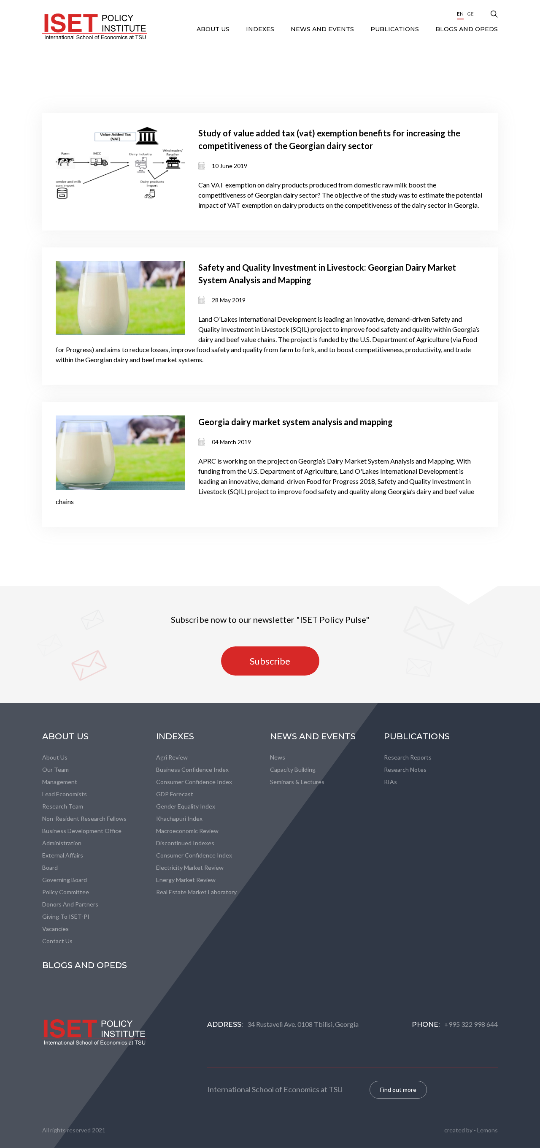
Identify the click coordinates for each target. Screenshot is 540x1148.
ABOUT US (214, 29)
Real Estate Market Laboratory (196, 892)
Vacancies (55, 928)
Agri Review (172, 757)
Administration (61, 843)
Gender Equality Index (185, 806)
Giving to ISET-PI (65, 916)
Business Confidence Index (192, 769)
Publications (395, 29)
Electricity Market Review (190, 867)
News (277, 757)
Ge (470, 14)
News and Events (323, 29)
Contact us (57, 940)
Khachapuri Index (179, 818)
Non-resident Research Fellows (84, 818)
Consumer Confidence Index (194, 781)
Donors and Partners (70, 904)
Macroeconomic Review (187, 830)
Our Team (55, 769)
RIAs (390, 781)
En (460, 14)
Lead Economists (64, 794)
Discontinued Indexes (185, 843)
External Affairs (62, 855)
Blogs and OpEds (466, 29)
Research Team (62, 806)
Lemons (487, 1130)
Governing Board (64, 879)
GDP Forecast (174, 794)
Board (50, 867)
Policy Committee (65, 892)
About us (55, 757)
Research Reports (408, 757)
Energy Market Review (186, 879)
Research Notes (405, 769)
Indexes (261, 29)
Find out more (398, 1089)
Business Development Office (82, 830)
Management (59, 781)
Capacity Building (293, 769)
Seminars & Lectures (297, 781)
